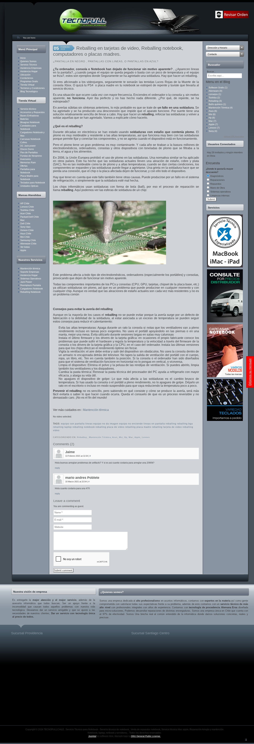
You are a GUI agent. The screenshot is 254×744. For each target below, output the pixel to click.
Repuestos (215, 184)
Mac (22, 220)
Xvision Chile (27, 230)
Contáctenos (26, 78)
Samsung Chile (28, 240)
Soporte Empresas (29, 272)
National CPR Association (234, 136)
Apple (23, 250)
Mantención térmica (30, 268)
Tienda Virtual (27, 85)
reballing (171, 423)
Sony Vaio (25, 227)
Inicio (23, 58)
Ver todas (25, 247)
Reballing (82, 437)
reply (57, 468)
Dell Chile (25, 223)
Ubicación (25, 74)
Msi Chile (25, 237)
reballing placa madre (138, 427)
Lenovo (146, 437)
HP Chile (24, 203)
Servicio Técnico (28, 64)
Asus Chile (25, 233)
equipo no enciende (131, 423)
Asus (115, 437)
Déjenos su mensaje (250, 372)
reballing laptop (62, 427)
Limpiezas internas (219, 195)
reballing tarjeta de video (167, 427)
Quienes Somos (28, 61)
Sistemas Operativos (30, 278)
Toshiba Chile (27, 210)
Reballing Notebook (30, 292)
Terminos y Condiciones (32, 88)
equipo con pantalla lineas (77, 423)
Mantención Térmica (100, 437)
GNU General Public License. (146, 736)
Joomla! (92, 736)
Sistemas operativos (220, 191)
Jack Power (26, 282)
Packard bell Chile (29, 217)
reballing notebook (84, 427)
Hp (125, 437)
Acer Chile (25, 213)
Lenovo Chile (27, 207)
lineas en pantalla (154, 423)
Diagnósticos (217, 176)
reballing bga (185, 423)
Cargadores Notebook (31, 288)
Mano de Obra (217, 188)
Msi (121, 437)
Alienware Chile (28, 243)
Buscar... (211, 71)
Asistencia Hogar (29, 71)
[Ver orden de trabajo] (236, 17)
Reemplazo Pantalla (30, 285)
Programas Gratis (29, 81)
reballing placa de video (110, 427)
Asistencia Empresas (30, 68)
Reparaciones (217, 180)
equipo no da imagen (105, 423)
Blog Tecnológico (29, 91)
